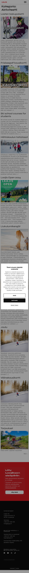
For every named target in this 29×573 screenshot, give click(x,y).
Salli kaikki (14, 300)
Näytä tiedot (14, 305)
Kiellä (14, 295)
